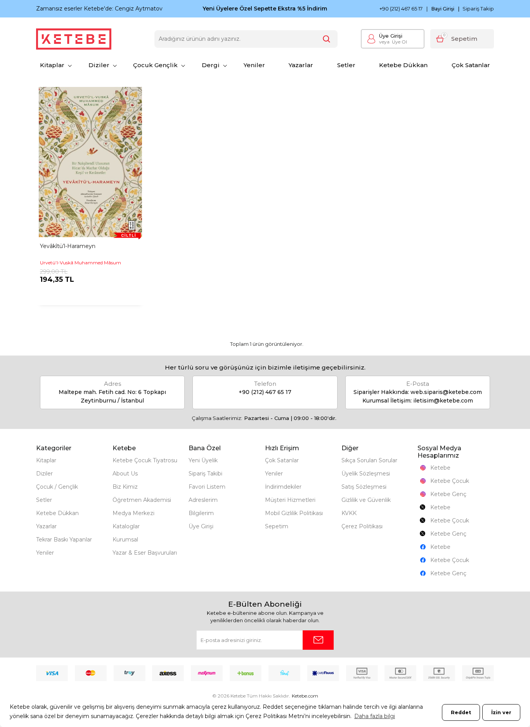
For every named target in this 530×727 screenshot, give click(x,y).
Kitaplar (52, 65)
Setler (346, 65)
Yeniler (254, 65)
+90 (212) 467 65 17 (401, 8)
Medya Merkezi (133, 513)
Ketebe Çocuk (449, 480)
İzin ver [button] (501, 712)
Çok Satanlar (471, 65)
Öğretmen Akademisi (142, 499)
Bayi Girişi (442, 9)
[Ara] (326, 39)
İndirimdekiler (283, 486)
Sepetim (276, 526)
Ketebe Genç (448, 494)
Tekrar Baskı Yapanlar (64, 539)
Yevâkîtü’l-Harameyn (67, 246)
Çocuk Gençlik (155, 65)
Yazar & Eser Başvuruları (145, 552)
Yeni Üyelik (203, 460)
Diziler (98, 65)
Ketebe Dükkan (403, 65)
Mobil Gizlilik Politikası (294, 513)
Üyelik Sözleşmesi (365, 473)
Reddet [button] (461, 712)
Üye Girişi (390, 36)
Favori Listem (207, 486)
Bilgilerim (201, 513)
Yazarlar (301, 65)
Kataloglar (126, 526)
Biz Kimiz (125, 486)
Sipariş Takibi (205, 473)
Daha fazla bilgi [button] (374, 716)
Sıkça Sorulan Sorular (369, 460)
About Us (125, 473)
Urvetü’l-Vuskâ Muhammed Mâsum (80, 262)
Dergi (211, 65)
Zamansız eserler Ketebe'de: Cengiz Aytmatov (99, 8)
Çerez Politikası (362, 526)
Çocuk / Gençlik (57, 486)
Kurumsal (125, 539)
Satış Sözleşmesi (363, 486)
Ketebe (440, 467)
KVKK (349, 513)
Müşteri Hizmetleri (290, 499)
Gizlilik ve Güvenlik (366, 499)
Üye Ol (393, 42)
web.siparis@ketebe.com (446, 392)
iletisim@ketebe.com (443, 400)
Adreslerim (203, 499)
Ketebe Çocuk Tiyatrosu (145, 460)
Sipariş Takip (478, 8)
